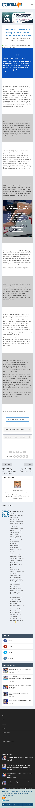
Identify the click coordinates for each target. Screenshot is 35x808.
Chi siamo (4, 737)
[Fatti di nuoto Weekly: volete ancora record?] (5, 694)
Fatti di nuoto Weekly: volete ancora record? (18, 693)
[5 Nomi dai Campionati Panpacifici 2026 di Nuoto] (5, 701)
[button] (3, 798)
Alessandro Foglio (17, 38)
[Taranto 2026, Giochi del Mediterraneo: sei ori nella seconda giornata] (5, 670)
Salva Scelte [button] (17, 804)
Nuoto (13, 40)
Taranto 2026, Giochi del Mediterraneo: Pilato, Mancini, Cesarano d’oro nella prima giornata (20, 678)
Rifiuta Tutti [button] (6, 804)
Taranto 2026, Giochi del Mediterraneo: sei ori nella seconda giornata (17, 208)
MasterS (4, 724)
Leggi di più (17, 229)
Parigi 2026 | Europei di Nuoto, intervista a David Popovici (20, 686)
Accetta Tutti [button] (28, 804)
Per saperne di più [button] (7, 795)
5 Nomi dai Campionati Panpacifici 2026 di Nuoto (20, 701)
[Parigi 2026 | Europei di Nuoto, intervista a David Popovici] (5, 687)
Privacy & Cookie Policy (8, 741)
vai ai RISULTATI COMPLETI (17, 419)
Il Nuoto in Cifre (6, 732)
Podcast (4, 728)
